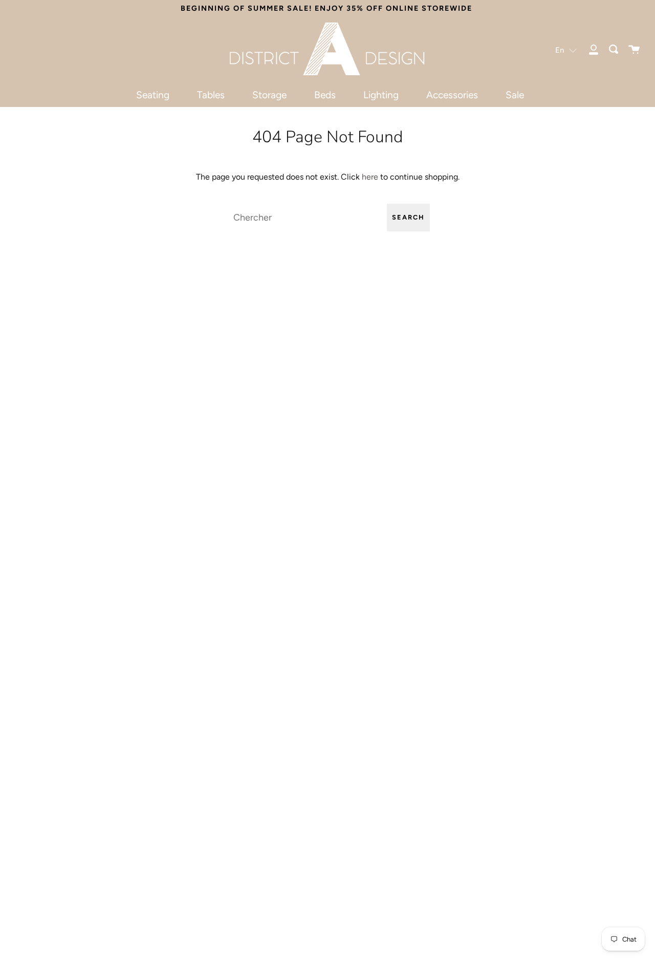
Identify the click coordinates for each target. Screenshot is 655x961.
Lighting (381, 95)
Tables (211, 95)
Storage (269, 95)
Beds (325, 95)
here (370, 177)
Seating (152, 95)
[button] (566, 50)
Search (408, 217)
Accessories (452, 95)
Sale (515, 95)
